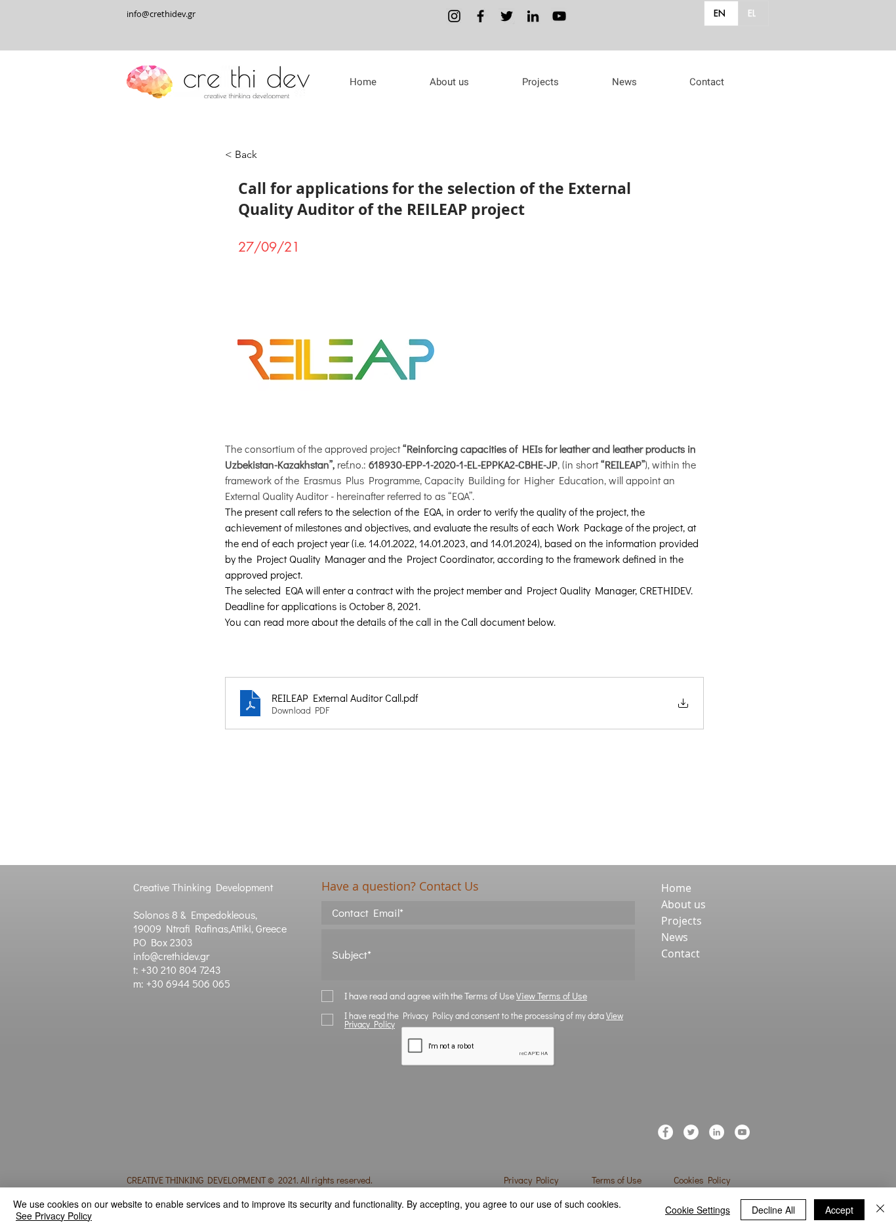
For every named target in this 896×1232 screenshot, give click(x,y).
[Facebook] (480, 16)
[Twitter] (507, 16)
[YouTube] (559, 16)
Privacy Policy (531, 1180)
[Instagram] (454, 16)
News (674, 937)
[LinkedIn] (533, 16)
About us (683, 904)
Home (676, 888)
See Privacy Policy (54, 1215)
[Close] (880, 1210)
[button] (449, 82)
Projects (681, 921)
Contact (680, 953)
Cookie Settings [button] (697, 1209)
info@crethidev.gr (161, 14)
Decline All (773, 1209)
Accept (839, 1209)
